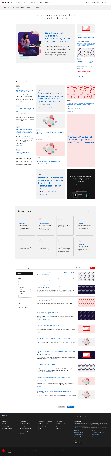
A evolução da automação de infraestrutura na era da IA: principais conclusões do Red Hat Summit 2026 (53, 378)
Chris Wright (26, 94)
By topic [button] (22, 7)
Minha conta (22, 425)
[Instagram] (85, 416)
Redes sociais (58, 428)
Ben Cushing (46, 136)
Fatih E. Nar (54, 191)
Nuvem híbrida (54, 57)
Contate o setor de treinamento (61, 426)
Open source (24, 101)
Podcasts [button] (28, 7)
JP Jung (25, 113)
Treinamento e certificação (24, 423)
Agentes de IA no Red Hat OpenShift (46, 364)
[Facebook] (80, 416)
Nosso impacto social (95, 434)
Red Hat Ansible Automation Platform (8, 428)
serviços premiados (103, 427)
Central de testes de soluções (43, 423)
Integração (22, 293)
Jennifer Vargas (88, 65)
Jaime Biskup (46, 163)
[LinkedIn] (74, 416)
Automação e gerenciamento (47, 166)
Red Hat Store (40, 425)
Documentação (93, 2)
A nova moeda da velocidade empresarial (47, 312)
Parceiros (21, 294)
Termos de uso (18, 453)
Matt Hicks (55, 44)
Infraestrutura (42, 244)
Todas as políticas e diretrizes (26, 453)
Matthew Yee (48, 392)
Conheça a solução (80, 184)
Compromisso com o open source (98, 432)
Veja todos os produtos (6, 430)
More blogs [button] (35, 7)
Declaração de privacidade (10, 453)
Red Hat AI (4, 423)
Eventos (24, 450)
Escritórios (28, 450)
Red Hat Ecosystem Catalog (25, 431)
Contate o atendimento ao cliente (62, 425)
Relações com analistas (78, 436)
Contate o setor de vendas (60, 423)
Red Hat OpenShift (5, 426)
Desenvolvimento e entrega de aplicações (83, 43)
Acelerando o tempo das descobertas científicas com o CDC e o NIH (54, 338)
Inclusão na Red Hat (48, 450)
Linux (21, 289)
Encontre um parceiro (24, 430)
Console (87, 2)
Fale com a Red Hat (34, 450)
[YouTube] (77, 416)
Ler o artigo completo (49, 280)
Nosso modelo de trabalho (78, 432)
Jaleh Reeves (78, 145)
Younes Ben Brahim (83, 66)
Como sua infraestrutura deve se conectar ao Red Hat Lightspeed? (54, 391)
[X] (83, 416)
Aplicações (61, 244)
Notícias (93, 430)
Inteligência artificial (48, 57)
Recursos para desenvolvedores (25, 428)
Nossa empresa (76, 430)
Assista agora (80, 76)
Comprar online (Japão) (42, 426)
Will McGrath (90, 66)
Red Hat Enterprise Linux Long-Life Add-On (48, 325)
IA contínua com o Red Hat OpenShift (46, 299)
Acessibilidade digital (35, 453)
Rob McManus (48, 191)
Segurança (28, 101)
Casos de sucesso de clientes (79, 434)
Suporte (98, 2)
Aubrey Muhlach (27, 136)
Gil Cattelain (47, 326)
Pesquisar (92, 267)
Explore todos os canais (86, 211)
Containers (90, 44)
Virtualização (88, 45)
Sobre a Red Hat (8, 450)
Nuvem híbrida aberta (63, 223)
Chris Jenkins (47, 354)
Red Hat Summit (62, 450)
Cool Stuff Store (55, 450)
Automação (22, 223)
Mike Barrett (87, 41)
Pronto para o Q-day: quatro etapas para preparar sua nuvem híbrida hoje (55, 286)
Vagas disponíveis (95, 436)
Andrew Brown (26, 156)
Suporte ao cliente (23, 426)
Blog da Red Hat (7, 7)
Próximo (70, 406)
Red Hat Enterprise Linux (6, 425)
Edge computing (23, 244)
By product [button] (15, 7)
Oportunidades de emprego (17, 450)
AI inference (39, 194)
